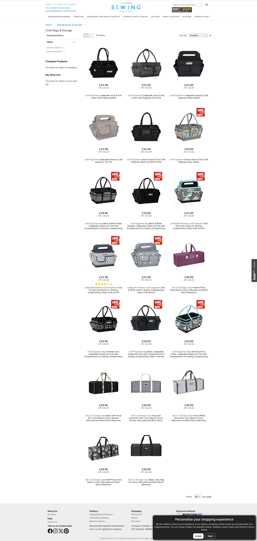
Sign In (49, 4)
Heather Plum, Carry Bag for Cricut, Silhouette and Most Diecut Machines (189, 290)
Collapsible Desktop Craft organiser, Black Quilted (189, 96)
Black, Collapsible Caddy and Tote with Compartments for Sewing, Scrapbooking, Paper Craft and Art (146, 355)
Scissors (186, 17)
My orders (135, 521)
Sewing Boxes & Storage (69, 24)
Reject (210, 536)
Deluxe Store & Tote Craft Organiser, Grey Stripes (189, 160)
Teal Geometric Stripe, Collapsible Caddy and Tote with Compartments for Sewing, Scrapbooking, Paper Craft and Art (188, 355)
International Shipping (99, 518)
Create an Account (65, 4)
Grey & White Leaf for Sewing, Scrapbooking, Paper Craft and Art (146, 290)
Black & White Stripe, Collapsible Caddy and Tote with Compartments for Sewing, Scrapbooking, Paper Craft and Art (103, 227)
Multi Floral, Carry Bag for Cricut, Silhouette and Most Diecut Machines (103, 482)
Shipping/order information (101, 514)
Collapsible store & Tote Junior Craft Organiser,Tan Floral (146, 96)
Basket (134, 518)
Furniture (79, 17)
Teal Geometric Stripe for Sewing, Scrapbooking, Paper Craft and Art (188, 226)
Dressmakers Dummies (59, 17)
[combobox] (187, 5)
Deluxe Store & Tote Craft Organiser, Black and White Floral (146, 160)
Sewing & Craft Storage (135, 17)
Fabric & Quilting (170, 17)
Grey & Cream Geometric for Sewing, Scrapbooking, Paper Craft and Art (103, 290)
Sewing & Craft (202, 17)
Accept (198, 536)
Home (49, 24)
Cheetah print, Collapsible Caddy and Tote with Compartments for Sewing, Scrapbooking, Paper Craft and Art (103, 355)
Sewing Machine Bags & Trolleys (103, 17)
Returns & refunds (97, 521)
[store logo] (126, 7)
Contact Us (52, 522)
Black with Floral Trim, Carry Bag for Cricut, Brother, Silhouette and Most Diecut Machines (103, 418)
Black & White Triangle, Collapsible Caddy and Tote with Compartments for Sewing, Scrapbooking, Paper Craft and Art (146, 227)
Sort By (183, 35)
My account (136, 514)
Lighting (155, 17)
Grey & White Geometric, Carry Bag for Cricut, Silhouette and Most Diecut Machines (188, 418)
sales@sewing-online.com (61, 11)
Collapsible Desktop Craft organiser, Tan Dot (103, 160)
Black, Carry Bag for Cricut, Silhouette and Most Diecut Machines (146, 482)
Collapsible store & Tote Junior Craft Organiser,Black (103, 96)
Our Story (52, 514)
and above (57, 52)
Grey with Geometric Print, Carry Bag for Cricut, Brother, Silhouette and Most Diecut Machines (146, 419)
